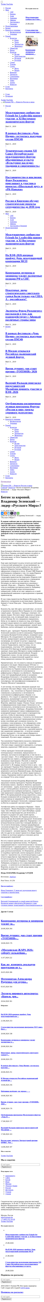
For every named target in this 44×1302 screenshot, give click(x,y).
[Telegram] (8, 513)
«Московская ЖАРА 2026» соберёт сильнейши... (17, 951)
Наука (12, 50)
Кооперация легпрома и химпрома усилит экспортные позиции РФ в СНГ (23, 275)
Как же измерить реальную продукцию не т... (18, 966)
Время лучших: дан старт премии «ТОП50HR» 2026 (21, 370)
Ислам (16, 54)
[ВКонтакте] (2, 513)
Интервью (14, 78)
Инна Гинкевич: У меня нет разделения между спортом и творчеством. (19, 891)
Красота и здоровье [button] (12, 419)
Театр (16, 42)
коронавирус (10, 1176)
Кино (16, 40)
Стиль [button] (12, 456)
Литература (18, 44)
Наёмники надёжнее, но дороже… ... (15, 1091)
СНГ (12, 12)
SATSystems (25, 1288)
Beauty (17, 70)
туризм (8, 1194)
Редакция (9, 96)
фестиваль (9, 1190)
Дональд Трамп (11, 1186)
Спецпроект (14, 76)
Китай (7, 1180)
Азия (12, 16)
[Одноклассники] (5, 513)
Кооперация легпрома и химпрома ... (30, 52)
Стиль (12, 66)
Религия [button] (13, 441)
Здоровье (13, 34)
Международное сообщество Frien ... (33, 18)
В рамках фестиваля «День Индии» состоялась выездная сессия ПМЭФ (23, 136)
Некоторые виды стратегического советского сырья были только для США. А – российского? (24, 295)
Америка (13, 18)
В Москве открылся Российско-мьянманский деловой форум (20, 353)
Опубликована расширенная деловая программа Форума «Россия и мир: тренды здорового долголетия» (23, 408)
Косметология (15, 32)
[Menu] (2, 102)
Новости (13, 84)
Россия (8, 8)
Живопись (18, 46)
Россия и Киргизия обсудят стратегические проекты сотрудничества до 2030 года (22, 203)
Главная (4, 488)
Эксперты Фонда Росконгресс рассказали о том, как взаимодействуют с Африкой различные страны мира (23, 315)
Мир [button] (7, 214)
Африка (13, 20)
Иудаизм (17, 58)
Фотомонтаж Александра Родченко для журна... (16, 980)
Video (12, 80)
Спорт (12, 62)
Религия (13, 52)
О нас (7, 87)
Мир (7, 10)
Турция (8, 1192)
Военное (13, 72)
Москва (8, 1184)
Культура (13, 38)
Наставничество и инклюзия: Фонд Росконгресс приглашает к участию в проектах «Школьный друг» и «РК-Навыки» (24, 183)
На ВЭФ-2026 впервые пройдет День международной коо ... (16, 1015)
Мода (16, 68)
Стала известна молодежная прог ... (33, 31)
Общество (14, 48)
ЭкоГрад (12, 877)
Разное (8, 36)
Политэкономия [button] (11, 228)
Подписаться (6, 481)
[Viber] (15, 513)
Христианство (19, 56)
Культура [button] (13, 427)
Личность (13, 74)
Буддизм (17, 60)
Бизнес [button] (8, 327)
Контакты (9, 89)
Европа (13, 14)
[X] (11, 513)
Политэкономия (11, 26)
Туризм (13, 64)
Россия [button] (8, 106)
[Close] (2, 2)
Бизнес (8, 28)
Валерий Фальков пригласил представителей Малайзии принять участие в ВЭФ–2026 (23, 387)
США (7, 1178)
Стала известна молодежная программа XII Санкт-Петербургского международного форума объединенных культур (23, 1264)
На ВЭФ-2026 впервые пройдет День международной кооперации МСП (23, 258)
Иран (7, 1182)
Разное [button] (8, 425)
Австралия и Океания (15, 23)
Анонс (12, 82)
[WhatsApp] (18, 513)
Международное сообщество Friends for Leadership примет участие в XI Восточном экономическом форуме (23, 117)
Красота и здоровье (12, 30)
